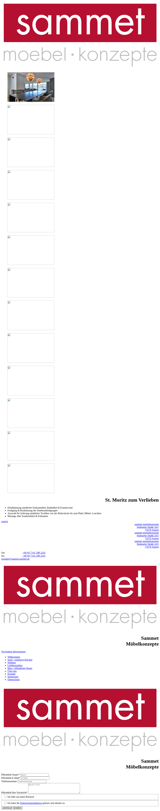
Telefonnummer (9, 781)
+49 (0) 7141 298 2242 (33, 552)
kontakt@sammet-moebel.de (15, 559)
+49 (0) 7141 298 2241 (33, 555)
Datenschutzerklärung (31, 803)
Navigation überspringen (13, 651)
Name (10, 774)
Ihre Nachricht (14, 792)
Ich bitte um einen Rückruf (21, 796)
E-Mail (10, 778)
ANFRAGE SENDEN (11, 808)
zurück (4, 521)
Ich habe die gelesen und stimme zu (36, 803)
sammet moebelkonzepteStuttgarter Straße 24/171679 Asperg (147, 527)
